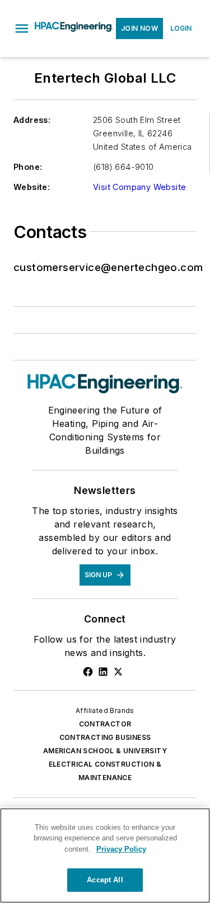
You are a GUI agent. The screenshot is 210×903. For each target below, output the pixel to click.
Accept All (105, 880)
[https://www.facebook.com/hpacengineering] (88, 671)
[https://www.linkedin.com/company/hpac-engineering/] (103, 671)
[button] (21, 28)
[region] (105, 855)
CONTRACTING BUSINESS (105, 737)
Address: (31, 120)
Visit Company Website (139, 187)
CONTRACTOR (105, 724)
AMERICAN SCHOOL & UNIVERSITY (105, 751)
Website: (31, 187)
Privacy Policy (121, 849)
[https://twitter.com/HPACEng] (118, 671)
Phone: (27, 167)
